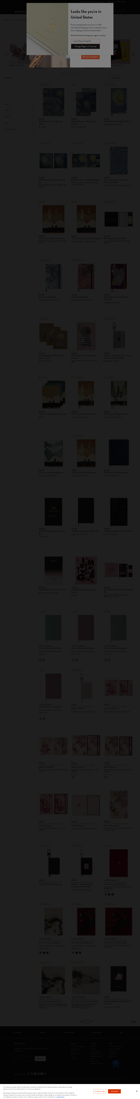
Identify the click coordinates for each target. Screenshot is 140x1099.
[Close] (136, 1091)
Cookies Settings (100, 1091)
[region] (70, 1091)
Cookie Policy (60, 1097)
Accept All (114, 1091)
